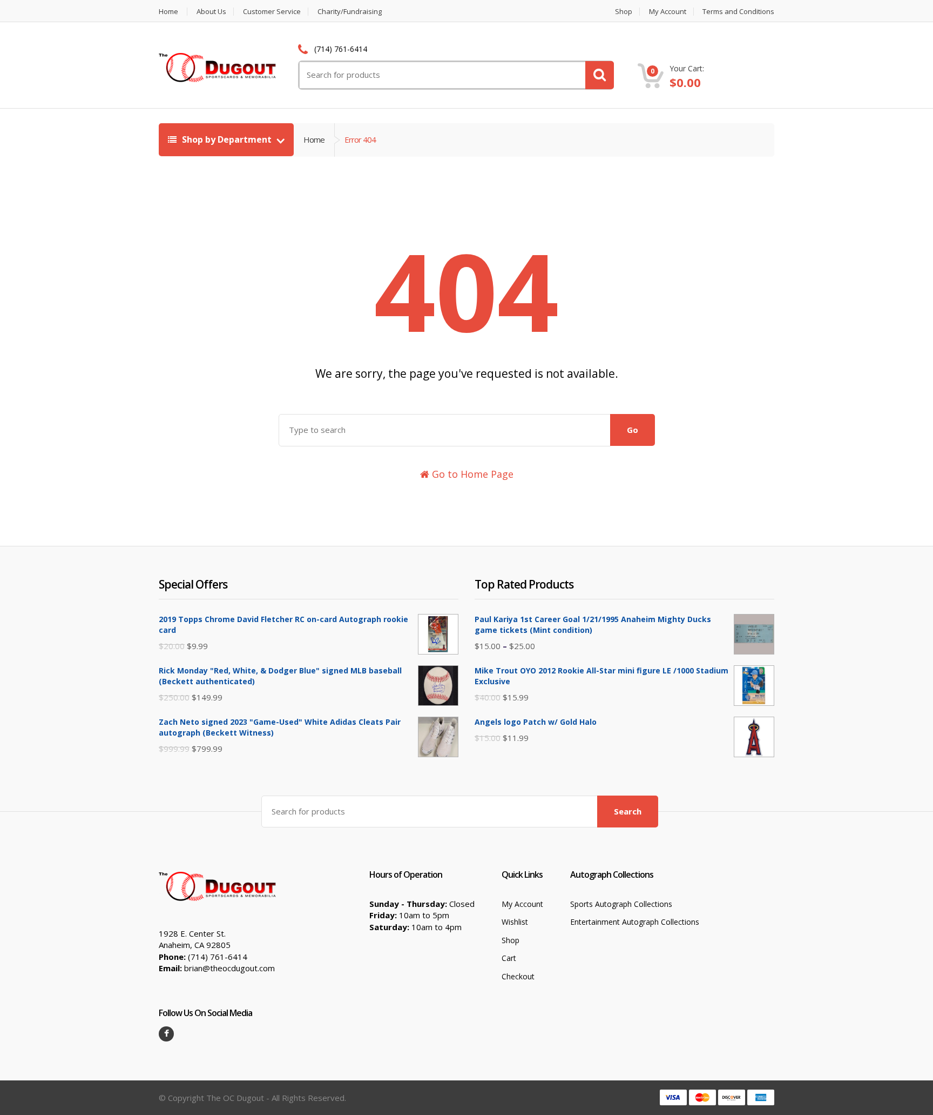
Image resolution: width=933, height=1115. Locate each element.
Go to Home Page (471, 474)
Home (168, 12)
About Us (211, 12)
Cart (509, 958)
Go (632, 429)
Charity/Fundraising (349, 12)
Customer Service (272, 12)
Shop (623, 12)
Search (627, 811)
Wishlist (515, 922)
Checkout (518, 976)
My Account (667, 12)
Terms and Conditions (738, 12)
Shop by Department (227, 139)
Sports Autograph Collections (621, 904)
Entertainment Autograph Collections (634, 922)
